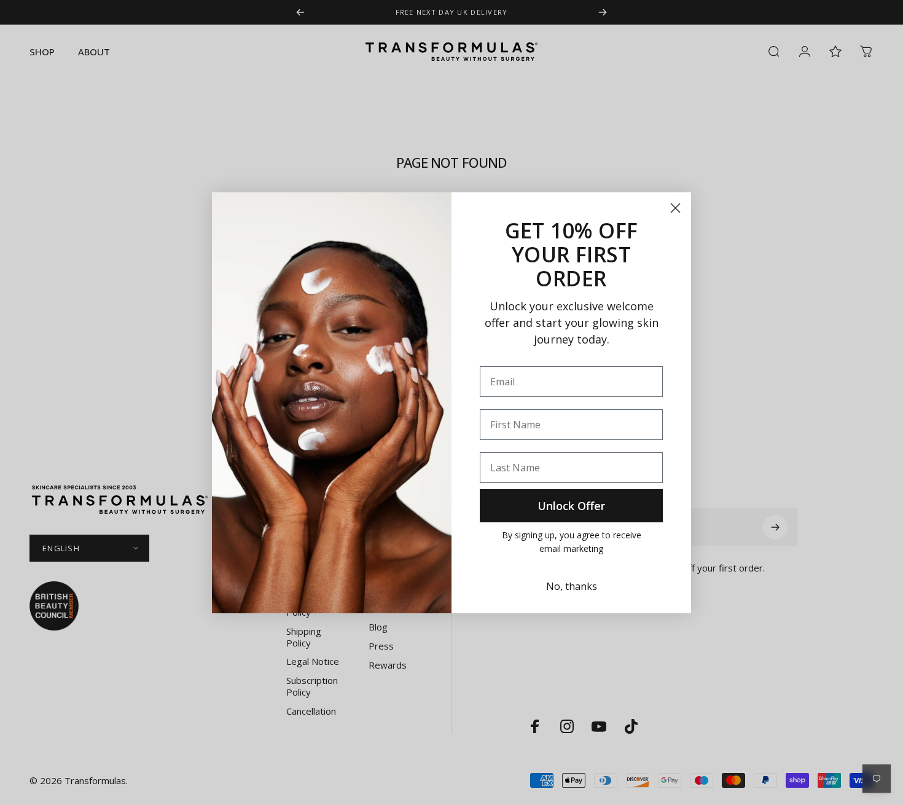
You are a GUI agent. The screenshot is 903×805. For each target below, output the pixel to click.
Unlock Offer (571, 505)
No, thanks (571, 586)
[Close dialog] (675, 208)
